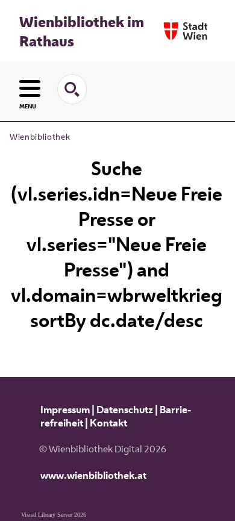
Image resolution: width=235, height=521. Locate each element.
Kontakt (108, 422)
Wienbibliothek (40, 136)
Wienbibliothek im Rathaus (81, 31)
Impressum (65, 409)
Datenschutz (124, 409)
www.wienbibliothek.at (93, 475)
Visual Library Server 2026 (53, 514)
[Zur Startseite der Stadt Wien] (185, 31)
